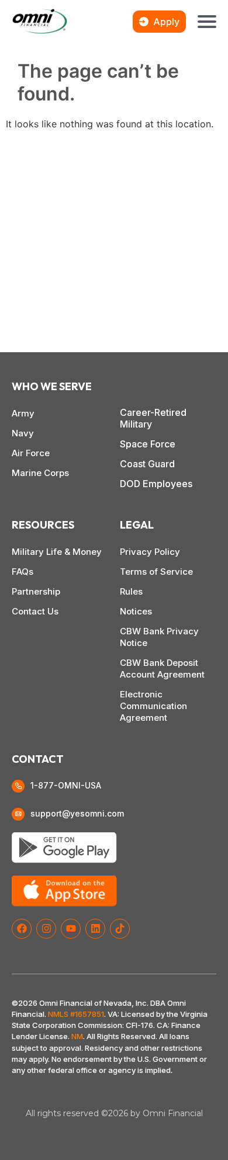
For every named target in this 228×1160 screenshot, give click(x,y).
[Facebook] (22, 929)
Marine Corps (40, 472)
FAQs (22, 571)
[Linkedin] (95, 929)
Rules (131, 591)
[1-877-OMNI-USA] (18, 786)
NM (77, 1036)
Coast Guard (147, 464)
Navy (23, 433)
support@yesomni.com (77, 813)
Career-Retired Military (153, 418)
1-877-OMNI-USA (65, 785)
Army (23, 413)
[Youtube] (71, 929)
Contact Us (35, 611)
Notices (136, 611)
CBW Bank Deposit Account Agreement (162, 668)
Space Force (147, 444)
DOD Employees (156, 483)
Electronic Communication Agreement (153, 706)
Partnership (36, 591)
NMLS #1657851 (76, 1014)
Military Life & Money (57, 551)
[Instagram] (46, 929)
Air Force (31, 453)
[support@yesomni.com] (18, 814)
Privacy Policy (150, 551)
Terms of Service (156, 571)
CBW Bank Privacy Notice (159, 637)
